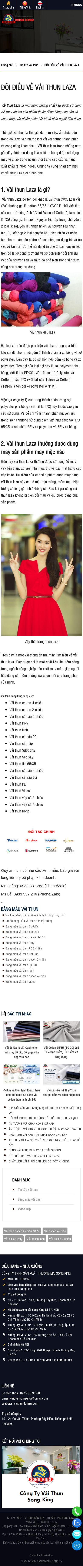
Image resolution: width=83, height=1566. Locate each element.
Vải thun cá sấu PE (23, 736)
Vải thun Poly (19, 722)
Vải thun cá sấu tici (23, 777)
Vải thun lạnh (19, 729)
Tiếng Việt (24, 7)
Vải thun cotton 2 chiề (25, 709)
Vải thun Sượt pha (22, 749)
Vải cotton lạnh (36, 1238)
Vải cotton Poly (13, 1238)
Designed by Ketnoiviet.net (41, 1555)
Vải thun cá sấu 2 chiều (26, 716)
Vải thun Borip (19, 810)
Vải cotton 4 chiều (55, 1231)
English (40, 7)
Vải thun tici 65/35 (23, 763)
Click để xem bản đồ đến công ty (41, 1561)
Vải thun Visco (20, 790)
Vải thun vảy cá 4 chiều (26, 804)
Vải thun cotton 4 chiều (26, 702)
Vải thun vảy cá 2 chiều (26, 797)
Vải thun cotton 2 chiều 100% (22, 1231)
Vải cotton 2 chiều (60, 1238)
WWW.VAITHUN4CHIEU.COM (41, 1522)
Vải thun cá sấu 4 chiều (26, 770)
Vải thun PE (18, 783)
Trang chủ (8, 7)
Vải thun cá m (19, 743)
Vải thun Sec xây (21, 756)
